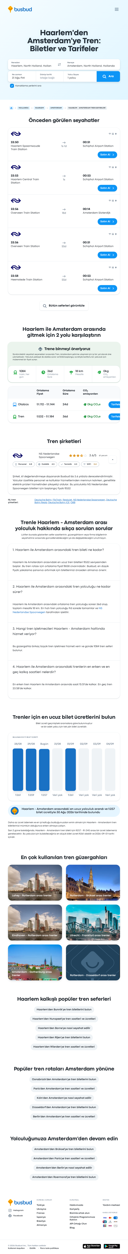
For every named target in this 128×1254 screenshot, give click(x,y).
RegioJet (67, 500)
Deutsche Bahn (43, 500)
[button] (59, 64)
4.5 (53, 464)
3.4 (95, 464)
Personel (22, 464)
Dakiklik (45, 464)
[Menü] (116, 9)
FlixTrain (57, 500)
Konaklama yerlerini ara (28, 86)
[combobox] (31, 64)
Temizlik (68, 464)
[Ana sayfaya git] (20, 9)
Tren (21, 416)
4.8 (30, 464)
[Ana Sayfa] (11, 108)
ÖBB (72, 502)
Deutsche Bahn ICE (59, 502)
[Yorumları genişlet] (113, 460)
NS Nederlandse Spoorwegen (89, 500)
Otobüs (23, 404)
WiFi (89, 464)
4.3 (75, 464)
